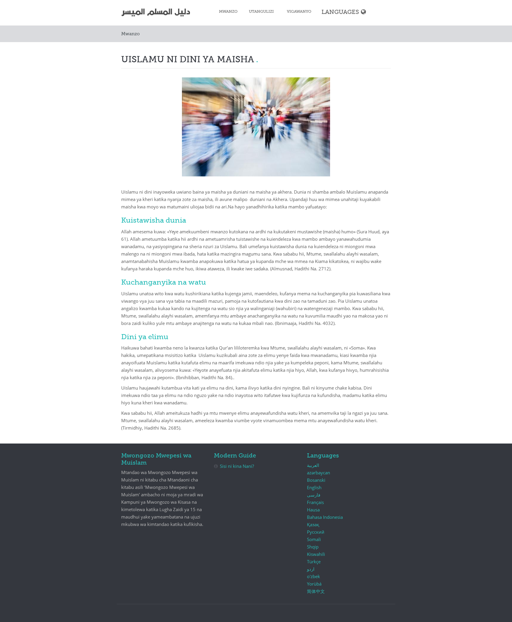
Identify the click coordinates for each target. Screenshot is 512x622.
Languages (340, 12)
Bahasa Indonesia (325, 517)
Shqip (313, 547)
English (314, 487)
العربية (313, 465)
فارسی (313, 495)
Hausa (313, 510)
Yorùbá (314, 584)
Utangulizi (261, 12)
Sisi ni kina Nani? (237, 466)
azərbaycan (318, 473)
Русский (315, 532)
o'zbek (313, 576)
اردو (310, 569)
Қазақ (313, 524)
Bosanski (316, 480)
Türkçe (314, 561)
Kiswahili (316, 554)
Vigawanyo (299, 12)
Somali (314, 539)
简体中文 (316, 591)
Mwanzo (228, 12)
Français (315, 502)
